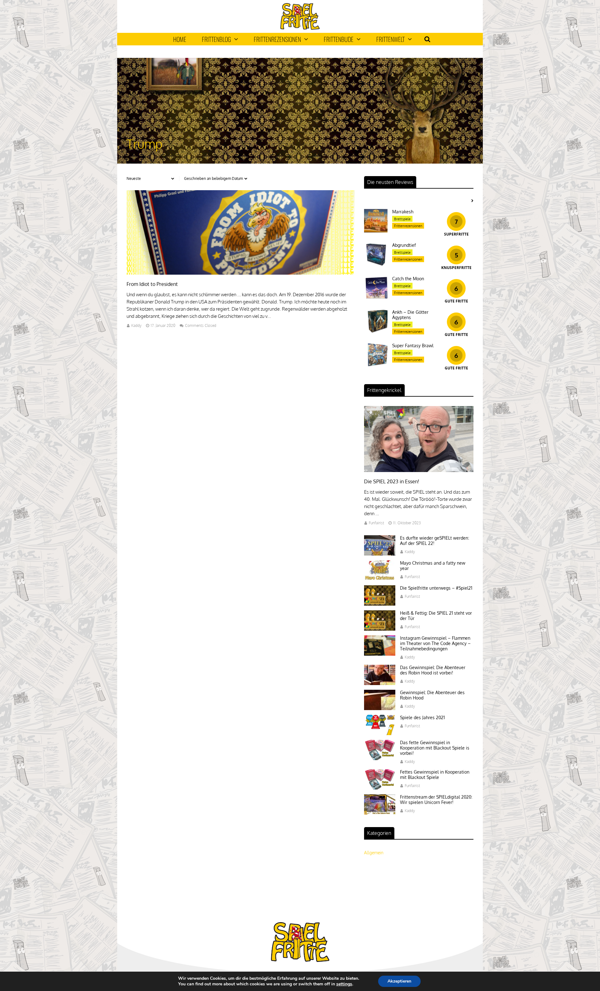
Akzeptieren (399, 981)
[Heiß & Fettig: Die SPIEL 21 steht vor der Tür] (379, 629)
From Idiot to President (152, 284)
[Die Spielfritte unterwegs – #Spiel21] (379, 604)
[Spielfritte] (299, 28)
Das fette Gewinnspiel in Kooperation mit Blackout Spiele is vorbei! (434, 748)
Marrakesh (402, 211)
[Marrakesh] (376, 230)
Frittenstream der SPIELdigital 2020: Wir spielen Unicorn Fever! (436, 799)
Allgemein (373, 852)
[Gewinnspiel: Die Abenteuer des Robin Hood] (379, 708)
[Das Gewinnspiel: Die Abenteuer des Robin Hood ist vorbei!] (379, 683)
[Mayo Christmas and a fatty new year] (379, 579)
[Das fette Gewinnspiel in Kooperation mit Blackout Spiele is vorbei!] (379, 758)
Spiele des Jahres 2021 (422, 717)
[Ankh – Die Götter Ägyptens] (376, 331)
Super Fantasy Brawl (412, 345)
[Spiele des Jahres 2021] (379, 733)
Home (179, 39)
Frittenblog (216, 39)
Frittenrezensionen (277, 39)
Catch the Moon (408, 278)
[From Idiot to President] (241, 273)
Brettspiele (402, 219)
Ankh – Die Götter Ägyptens (410, 314)
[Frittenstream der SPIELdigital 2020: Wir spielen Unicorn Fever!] (379, 813)
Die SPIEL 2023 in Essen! (391, 481)
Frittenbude (338, 39)
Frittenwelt (390, 39)
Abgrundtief (404, 245)
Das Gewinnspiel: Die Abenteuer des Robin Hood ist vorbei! (432, 670)
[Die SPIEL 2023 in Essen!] (418, 470)
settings (344, 984)
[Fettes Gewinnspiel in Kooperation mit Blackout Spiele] (379, 787)
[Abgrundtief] (376, 264)
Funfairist (376, 523)
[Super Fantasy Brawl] (376, 364)
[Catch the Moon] (376, 297)
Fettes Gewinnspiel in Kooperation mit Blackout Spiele (434, 774)
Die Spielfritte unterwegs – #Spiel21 (436, 588)
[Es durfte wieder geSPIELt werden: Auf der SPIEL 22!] (379, 553)
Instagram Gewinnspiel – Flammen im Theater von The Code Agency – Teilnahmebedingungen (435, 643)
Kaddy (136, 325)
